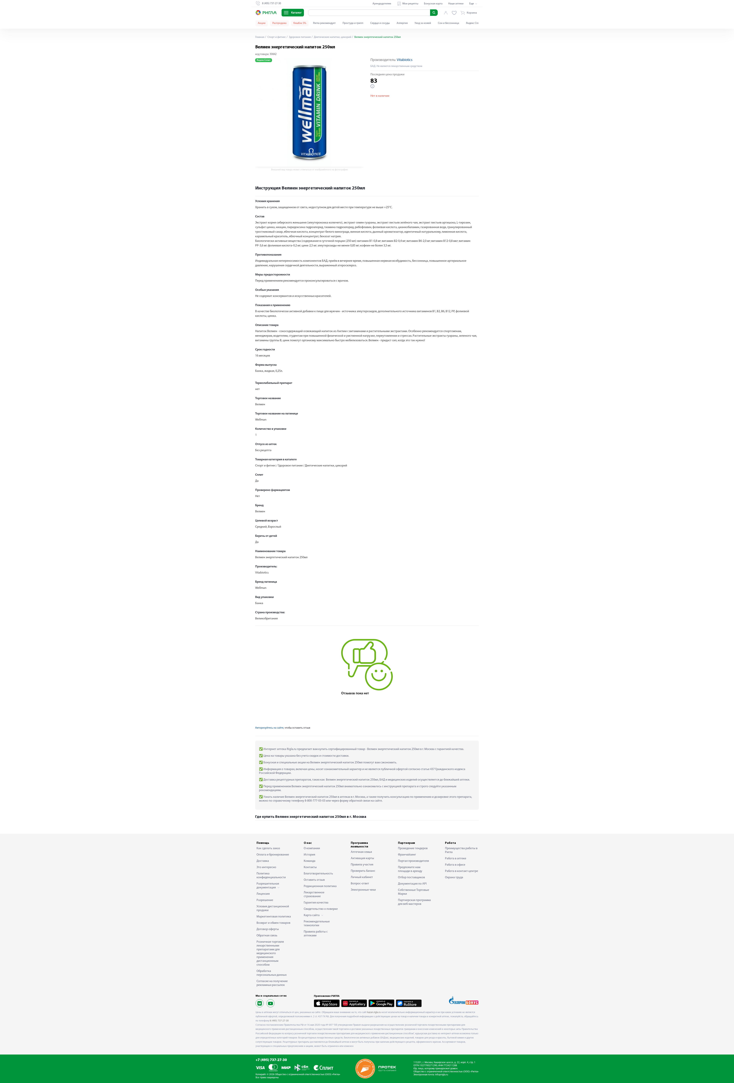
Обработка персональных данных (272, 973)
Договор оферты (268, 929)
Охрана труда (454, 877)
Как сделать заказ (268, 848)
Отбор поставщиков (411, 877)
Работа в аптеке (455, 858)
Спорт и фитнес (276, 37)
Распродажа (279, 23)
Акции (262, 23)
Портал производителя (413, 861)
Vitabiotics (404, 60)
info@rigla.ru (441, 1074)
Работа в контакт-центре (461, 871)
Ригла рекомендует (324, 23)
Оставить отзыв (314, 880)
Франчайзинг (407, 854)
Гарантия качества (316, 902)
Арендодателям (382, 3)
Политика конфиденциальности (271, 875)
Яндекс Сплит (474, 23)
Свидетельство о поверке (321, 909)
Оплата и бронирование (273, 854)
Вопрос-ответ (360, 883)
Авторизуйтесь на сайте (269, 727)
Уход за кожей (423, 23)
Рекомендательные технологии (317, 923)
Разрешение (265, 900)
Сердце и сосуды (380, 23)
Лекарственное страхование (314, 894)
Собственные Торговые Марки (413, 892)
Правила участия (362, 864)
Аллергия (402, 23)
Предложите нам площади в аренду (410, 869)
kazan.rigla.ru (374, 1012)
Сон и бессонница (448, 23)
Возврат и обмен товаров (273, 923)
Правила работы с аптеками (316, 933)
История (309, 854)
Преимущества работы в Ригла (461, 850)
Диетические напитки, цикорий (332, 37)
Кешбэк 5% (299, 23)
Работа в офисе (455, 864)
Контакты (310, 867)
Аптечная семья (361, 852)
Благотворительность (318, 873)
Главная (259, 37)
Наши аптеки (456, 3)
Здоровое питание (299, 37)
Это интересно (266, 867)
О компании (312, 848)
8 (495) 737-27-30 (279, 1021)
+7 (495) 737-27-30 (271, 1060)
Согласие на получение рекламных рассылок (272, 983)
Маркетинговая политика (274, 916)
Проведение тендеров (413, 848)
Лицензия (263, 893)
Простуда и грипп (353, 23)
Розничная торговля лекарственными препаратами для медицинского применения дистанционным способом (270, 953)
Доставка (263, 861)
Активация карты (362, 858)
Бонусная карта (433, 3)
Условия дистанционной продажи (273, 908)
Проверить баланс (363, 871)
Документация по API (412, 883)
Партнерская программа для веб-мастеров (414, 902)
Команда (309, 861)
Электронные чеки (363, 889)
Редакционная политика (320, 886)
